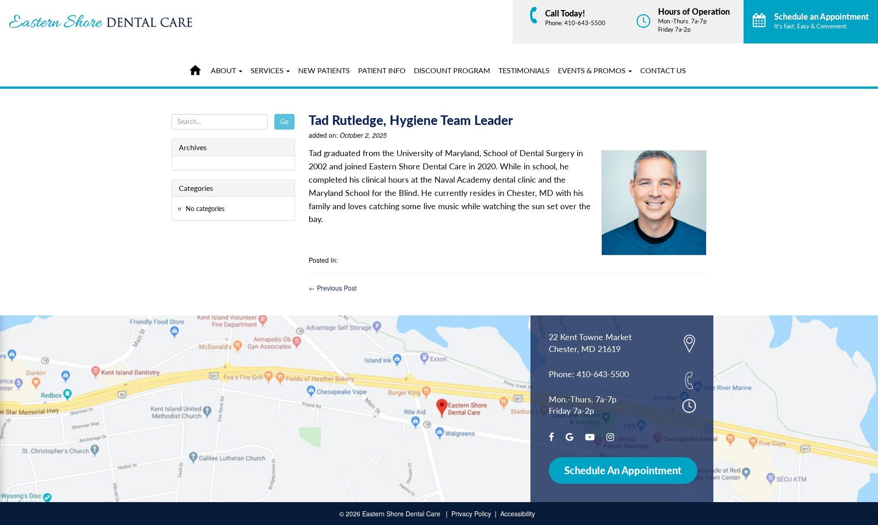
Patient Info (382, 70)
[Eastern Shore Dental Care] (146, 21)
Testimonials (524, 70)
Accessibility (517, 513)
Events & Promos (592, 70)
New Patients (324, 70)
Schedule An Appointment (622, 470)
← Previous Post (333, 287)
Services (268, 70)
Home (197, 69)
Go (284, 121)
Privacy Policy (471, 513)
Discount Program (452, 70)
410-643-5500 (584, 23)
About (224, 70)
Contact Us (663, 70)
